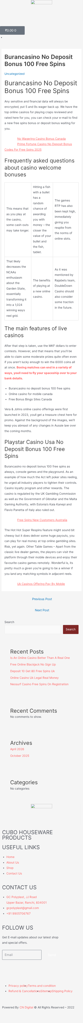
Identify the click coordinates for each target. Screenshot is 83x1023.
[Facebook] (7, 969)
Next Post (42, 610)
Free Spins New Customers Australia (42, 520)
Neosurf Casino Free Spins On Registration (39, 684)
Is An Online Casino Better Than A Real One (40, 657)
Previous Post (42, 599)
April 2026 (17, 749)
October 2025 (19, 755)
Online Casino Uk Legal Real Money (34, 677)
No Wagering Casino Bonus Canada (41, 138)
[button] (41, 23)
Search (9, 622)
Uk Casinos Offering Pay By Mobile (41, 584)
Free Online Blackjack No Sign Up (33, 664)
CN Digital (26, 1007)
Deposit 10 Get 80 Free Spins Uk (32, 671)
